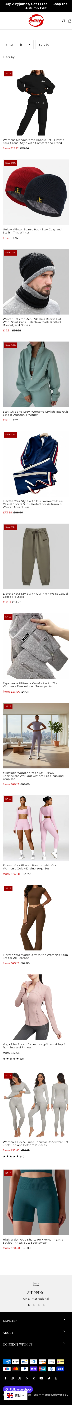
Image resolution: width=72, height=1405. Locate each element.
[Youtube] (41, 1378)
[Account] (63, 20)
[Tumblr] (34, 1378)
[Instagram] (12, 1378)
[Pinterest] (27, 1378)
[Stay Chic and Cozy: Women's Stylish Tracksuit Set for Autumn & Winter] (36, 374)
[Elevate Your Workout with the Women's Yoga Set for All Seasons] (36, 917)
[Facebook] (5, 1378)
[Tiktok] (49, 1378)
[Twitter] (19, 1378)
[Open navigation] (13, 20)
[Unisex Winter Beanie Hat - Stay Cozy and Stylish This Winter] (36, 192)
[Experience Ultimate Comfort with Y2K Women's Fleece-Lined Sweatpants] (36, 646)
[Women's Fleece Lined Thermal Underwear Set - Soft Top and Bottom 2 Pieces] (36, 1105)
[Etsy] (56, 1378)
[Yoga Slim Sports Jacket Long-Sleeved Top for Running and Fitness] (36, 1007)
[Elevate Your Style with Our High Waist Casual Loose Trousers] (36, 556)
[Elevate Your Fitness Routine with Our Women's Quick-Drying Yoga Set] (36, 828)
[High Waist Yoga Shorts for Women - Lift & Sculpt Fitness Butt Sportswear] (36, 1202)
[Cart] (69, 20)
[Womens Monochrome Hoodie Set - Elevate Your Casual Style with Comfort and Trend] (36, 103)
